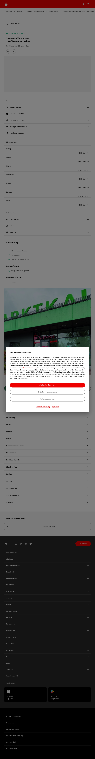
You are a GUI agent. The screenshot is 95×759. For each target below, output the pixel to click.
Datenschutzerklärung (29, 368)
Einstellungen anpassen (47, 399)
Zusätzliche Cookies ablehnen (47, 392)
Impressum (55, 407)
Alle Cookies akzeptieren (47, 385)
